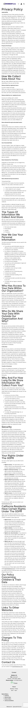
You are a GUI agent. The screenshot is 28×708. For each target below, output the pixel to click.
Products (7, 695)
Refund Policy (8, 697)
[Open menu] (18, 4)
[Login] (21, 4)
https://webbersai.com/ (7, 22)
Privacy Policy (8, 698)
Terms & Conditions (9, 700)
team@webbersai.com (7, 503)
